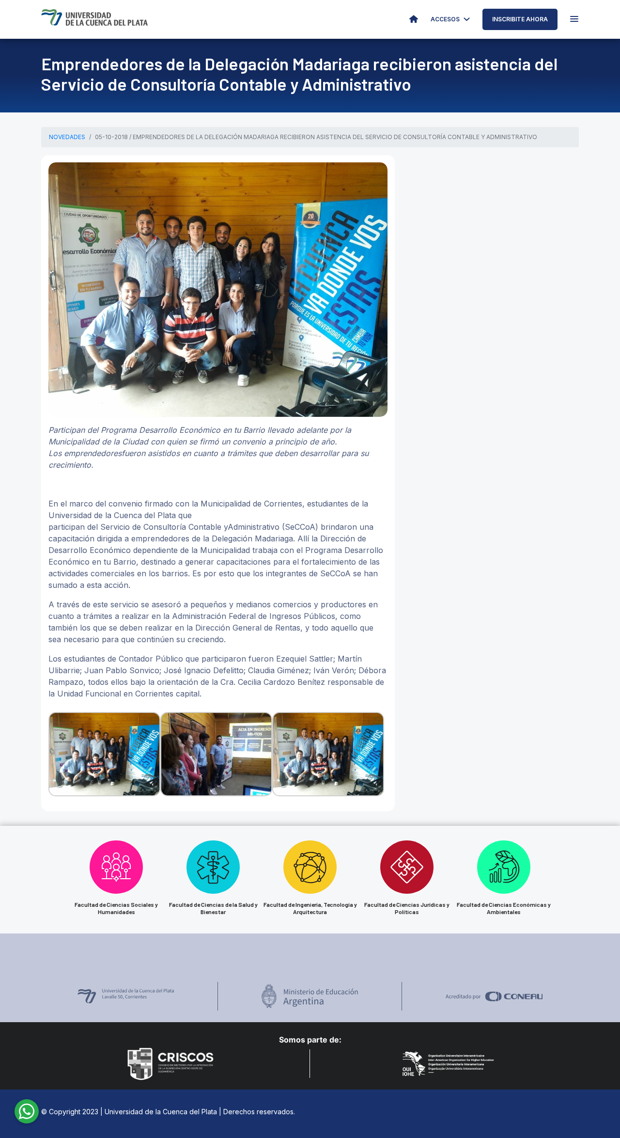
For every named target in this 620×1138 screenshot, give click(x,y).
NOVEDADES (67, 137)
